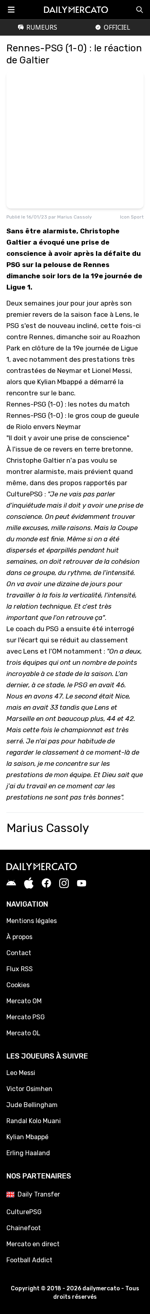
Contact (18, 953)
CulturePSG (24, 494)
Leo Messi (20, 1073)
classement (109, 640)
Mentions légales (31, 921)
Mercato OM (24, 1001)
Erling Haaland (28, 1153)
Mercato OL (23, 1033)
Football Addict (29, 1260)
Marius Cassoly (74, 217)
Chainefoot (23, 1228)
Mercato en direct (33, 1244)
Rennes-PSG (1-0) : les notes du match (68, 404)
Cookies (18, 985)
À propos (19, 937)
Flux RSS (19, 969)
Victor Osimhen (29, 1089)
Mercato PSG (25, 1017)
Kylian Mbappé (27, 1137)
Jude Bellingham (32, 1105)
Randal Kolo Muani (33, 1121)
